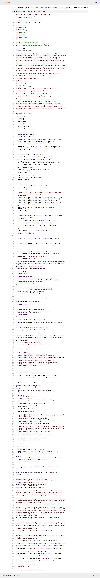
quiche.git (21, 8)
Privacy (13, 575)
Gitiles (9, 575)
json (97, 575)
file (43, 11)
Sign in (96, 2)
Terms (18, 575)
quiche (14, 8)
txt (93, 575)
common (68, 8)
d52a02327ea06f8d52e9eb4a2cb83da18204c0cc (41, 8)
